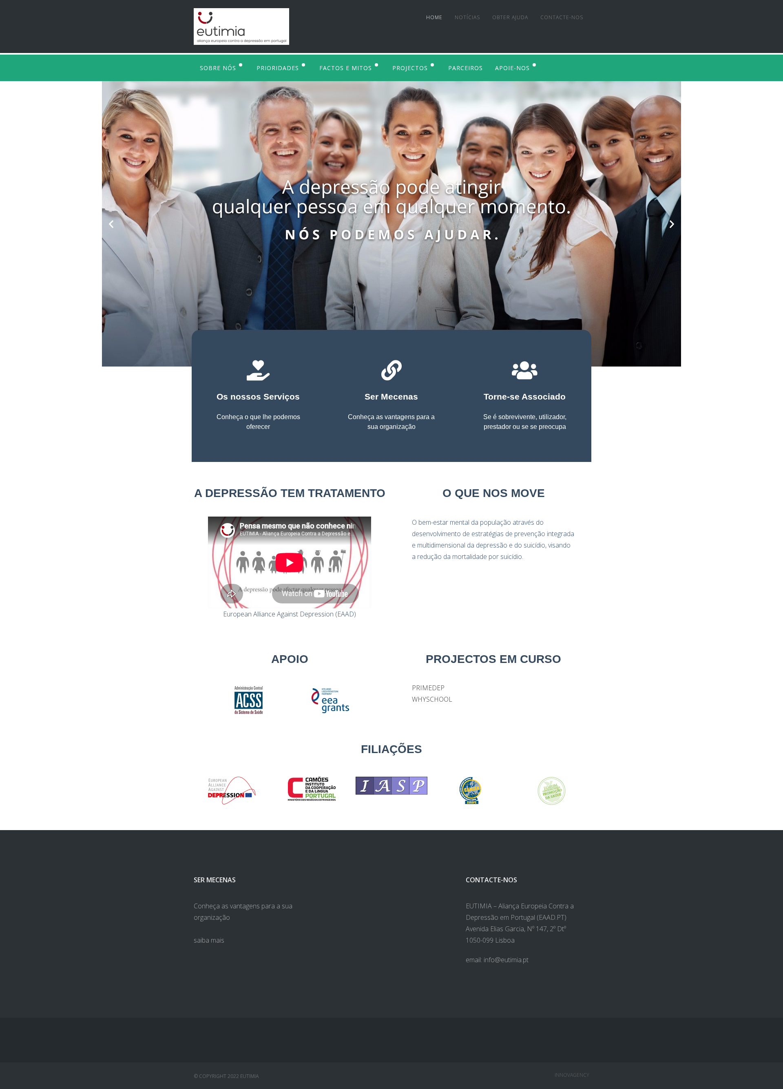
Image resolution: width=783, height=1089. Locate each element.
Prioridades (278, 68)
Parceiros (465, 68)
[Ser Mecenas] (391, 370)
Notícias (467, 17)
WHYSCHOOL (432, 699)
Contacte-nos (561, 17)
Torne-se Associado (525, 396)
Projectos (410, 68)
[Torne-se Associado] (525, 370)
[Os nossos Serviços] (258, 370)
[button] (111, 224)
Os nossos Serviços (258, 396)
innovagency (572, 1074)
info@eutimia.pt (506, 959)
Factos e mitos (345, 68)
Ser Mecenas (391, 396)
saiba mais (209, 940)
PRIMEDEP (428, 687)
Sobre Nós (218, 68)
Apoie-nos (512, 68)
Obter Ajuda (510, 17)
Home (434, 17)
